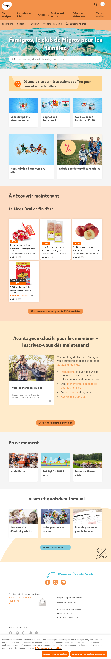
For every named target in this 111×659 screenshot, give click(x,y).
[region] (55, 647)
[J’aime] (50, 401)
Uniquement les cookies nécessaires (88, 654)
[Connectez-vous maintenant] (102, 4)
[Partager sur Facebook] (47, 582)
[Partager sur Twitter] (55, 582)
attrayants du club (68, 364)
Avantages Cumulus (73, 396)
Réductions (68, 371)
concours (72, 392)
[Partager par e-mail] (63, 582)
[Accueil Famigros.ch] (7, 6)
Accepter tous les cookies (55, 654)
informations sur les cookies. (48, 648)
